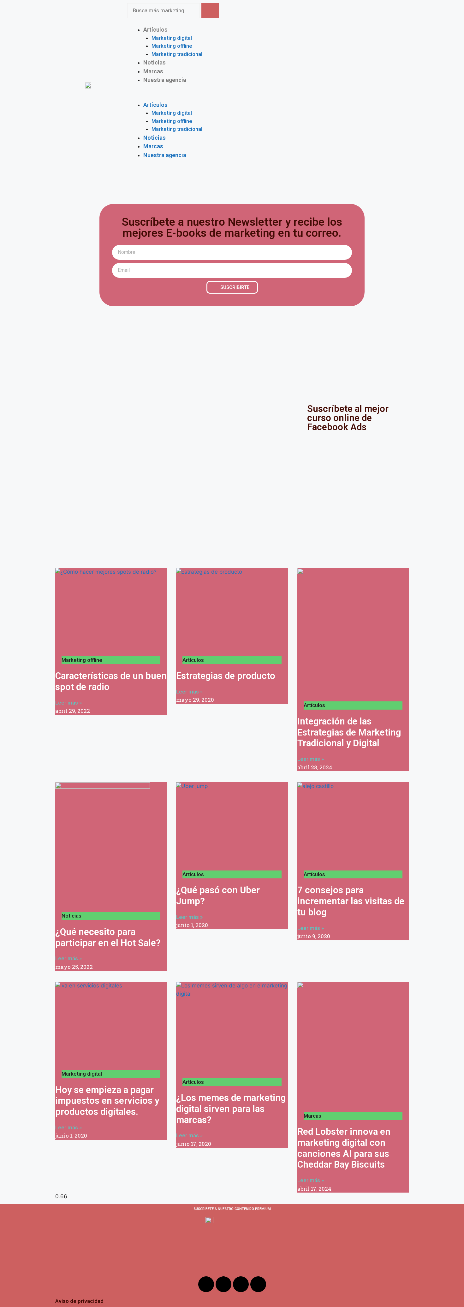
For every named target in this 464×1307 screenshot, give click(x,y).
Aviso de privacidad (79, 1301)
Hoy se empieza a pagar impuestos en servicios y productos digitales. (107, 1100)
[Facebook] (206, 1284)
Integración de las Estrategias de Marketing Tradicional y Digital (349, 732)
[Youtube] (241, 1284)
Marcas (153, 146)
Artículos (155, 29)
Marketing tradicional (177, 54)
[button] (268, 96)
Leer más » (68, 702)
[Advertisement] (232, 353)
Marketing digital (172, 38)
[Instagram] (223, 1284)
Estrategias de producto (225, 675)
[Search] (210, 10)
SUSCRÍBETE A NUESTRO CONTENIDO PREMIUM (232, 1209)
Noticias (154, 137)
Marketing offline (172, 46)
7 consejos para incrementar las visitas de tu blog (350, 901)
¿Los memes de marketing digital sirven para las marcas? (231, 1108)
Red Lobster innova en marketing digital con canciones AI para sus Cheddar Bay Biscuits (343, 1148)
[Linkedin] (258, 1284)
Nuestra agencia (164, 79)
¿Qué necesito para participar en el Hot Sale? (108, 937)
